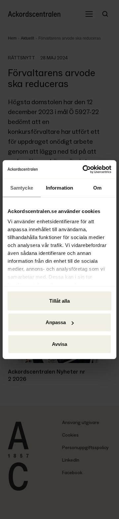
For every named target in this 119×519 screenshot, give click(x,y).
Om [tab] (97, 187)
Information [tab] (59, 187)
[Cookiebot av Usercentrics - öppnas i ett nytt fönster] (84, 169)
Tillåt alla (59, 300)
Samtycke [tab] (21, 187)
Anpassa (56, 322)
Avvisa (59, 344)
